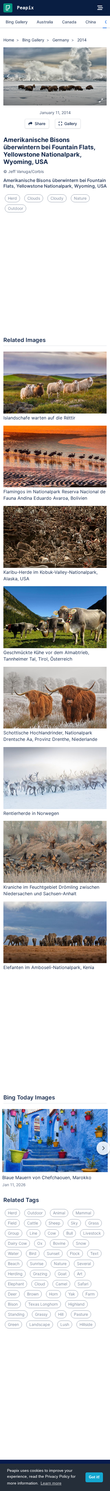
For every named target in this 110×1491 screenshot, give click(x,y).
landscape (39, 1324)
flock (75, 1253)
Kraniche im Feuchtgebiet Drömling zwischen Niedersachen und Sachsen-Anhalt (51, 890)
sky (74, 1223)
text (94, 1253)
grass (93, 1223)
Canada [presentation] (69, 21)
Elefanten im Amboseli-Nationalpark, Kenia (48, 967)
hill (60, 1314)
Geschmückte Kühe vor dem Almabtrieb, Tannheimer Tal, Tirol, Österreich (46, 656)
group (13, 1233)
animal (59, 1212)
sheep (54, 1223)
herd (12, 198)
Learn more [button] (51, 1483)
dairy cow (17, 1243)
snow (81, 1243)
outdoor (15, 208)
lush (64, 1324)
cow (52, 1233)
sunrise (36, 1263)
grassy (41, 1314)
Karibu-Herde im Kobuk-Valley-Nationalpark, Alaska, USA (50, 575)
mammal (83, 1212)
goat (62, 1273)
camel (61, 1283)
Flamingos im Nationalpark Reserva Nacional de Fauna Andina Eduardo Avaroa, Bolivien (54, 495)
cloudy (56, 198)
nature (80, 198)
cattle (32, 1223)
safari (83, 1283)
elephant (16, 1283)
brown (33, 1294)
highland (76, 1304)
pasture (81, 1314)
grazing (40, 1273)
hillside (86, 1324)
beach (13, 1263)
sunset (53, 1253)
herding (15, 1273)
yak (71, 1294)
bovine (59, 1243)
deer (12, 1294)
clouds (33, 198)
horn (53, 1294)
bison (13, 1304)
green (13, 1324)
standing (16, 1314)
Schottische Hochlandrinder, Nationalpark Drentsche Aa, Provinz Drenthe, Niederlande (50, 736)
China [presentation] (90, 21)
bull (69, 1233)
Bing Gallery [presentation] (17, 21)
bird (32, 1253)
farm (90, 1294)
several (84, 1263)
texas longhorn (43, 1304)
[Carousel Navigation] (55, 1152)
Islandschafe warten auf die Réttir (39, 418)
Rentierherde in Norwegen (31, 813)
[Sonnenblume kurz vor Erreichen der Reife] (8, 76)
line (33, 1233)
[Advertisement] (55, 277)
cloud (39, 1283)
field (12, 1223)
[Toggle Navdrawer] (100, 8)
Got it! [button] (94, 1477)
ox (40, 1243)
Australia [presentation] (45, 21)
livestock (92, 1233)
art (79, 1273)
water (13, 1253)
